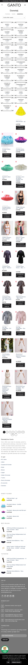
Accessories (4, 483)
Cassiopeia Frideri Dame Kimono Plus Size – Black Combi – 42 (7, 298)
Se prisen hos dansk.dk (7, 274)
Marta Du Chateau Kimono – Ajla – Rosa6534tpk (20, 239)
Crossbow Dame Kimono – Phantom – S (6, 268)
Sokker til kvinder (5, 475)
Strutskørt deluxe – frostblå (6, 150)
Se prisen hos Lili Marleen (20, 127)
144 (12, 434)
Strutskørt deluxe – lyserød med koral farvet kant (6, 208)
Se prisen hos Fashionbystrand (21, 245)
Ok (8, 662)
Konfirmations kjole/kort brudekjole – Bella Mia (7, 419)
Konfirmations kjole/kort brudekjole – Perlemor (20, 356)
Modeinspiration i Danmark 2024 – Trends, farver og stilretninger (14, 610)
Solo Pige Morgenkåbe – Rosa (20, 328)
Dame (13, 14)
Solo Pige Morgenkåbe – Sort (6, 328)
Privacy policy (16, 662)
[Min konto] (25, 4)
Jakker (2, 462)
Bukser (3, 470)
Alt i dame (3, 459)
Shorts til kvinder (5, 480)
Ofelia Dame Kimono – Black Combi (21, 297)
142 (19, 432)
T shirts (3, 477)
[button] (16, 106)
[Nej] (26, 660)
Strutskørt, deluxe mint (6, 177)
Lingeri (3, 472)
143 (23, 432)
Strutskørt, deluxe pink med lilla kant (20, 150)
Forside (7, 14)
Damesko (3, 485)
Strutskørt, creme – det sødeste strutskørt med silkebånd (20, 178)
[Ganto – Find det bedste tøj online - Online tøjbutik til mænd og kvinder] (14, 4)
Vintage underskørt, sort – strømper (20, 208)
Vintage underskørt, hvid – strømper (6, 238)
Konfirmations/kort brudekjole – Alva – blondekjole (20, 388)
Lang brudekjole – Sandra (6, 355)
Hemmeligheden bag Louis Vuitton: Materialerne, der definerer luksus (14, 615)
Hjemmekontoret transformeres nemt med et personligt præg (15, 620)
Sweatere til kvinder (6, 464)
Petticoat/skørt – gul (20, 121)
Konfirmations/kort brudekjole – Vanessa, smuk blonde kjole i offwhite (6, 389)
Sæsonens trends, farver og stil (13, 605)
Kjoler (2, 467)
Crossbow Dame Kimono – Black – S (20, 267)
